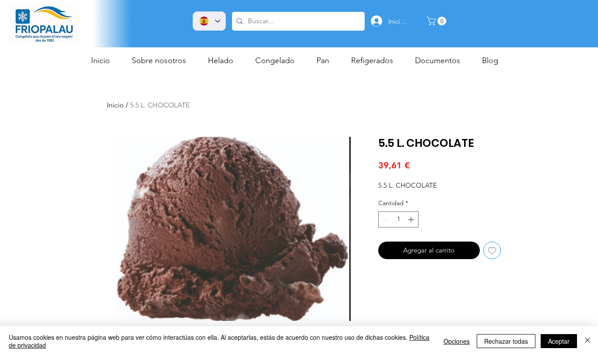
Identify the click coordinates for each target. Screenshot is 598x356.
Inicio (115, 105)
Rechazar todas (506, 341)
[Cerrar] (587, 341)
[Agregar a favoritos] (492, 251)
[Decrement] (385, 219)
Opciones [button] (456, 341)
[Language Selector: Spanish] (209, 21)
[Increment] (411, 219)
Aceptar (559, 341)
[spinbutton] (398, 219)
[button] (437, 21)
